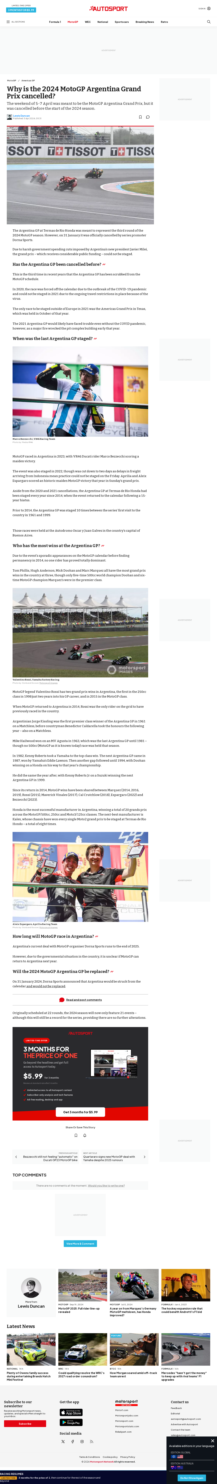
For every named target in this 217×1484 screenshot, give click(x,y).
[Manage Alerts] (84, 1135)
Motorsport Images (49, 683)
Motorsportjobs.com (126, 1415)
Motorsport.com (124, 1421)
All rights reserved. (125, 1461)
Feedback (176, 1408)
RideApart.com (123, 1431)
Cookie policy (110, 1457)
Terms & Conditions (89, 1457)
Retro (164, 21)
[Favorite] (140, 117)
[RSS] (91, 1441)
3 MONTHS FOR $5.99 (21, 9)
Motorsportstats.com (127, 1426)
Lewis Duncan (21, 115)
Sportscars (122, 21)
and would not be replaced (45, 986)
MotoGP (73, 21)
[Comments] (149, 117)
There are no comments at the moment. (80, 1185)
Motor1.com (121, 1410)
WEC (88, 21)
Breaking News (145, 21)
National (102, 21)
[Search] (208, 21)
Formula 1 (55, 21)
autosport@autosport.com (186, 1419)
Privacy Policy (127, 1457)
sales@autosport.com (183, 1435)
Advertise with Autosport (184, 1424)
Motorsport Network (102, 1461)
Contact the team (180, 1429)
